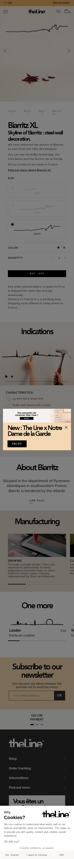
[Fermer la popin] (66, 427)
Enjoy (17, 444)
